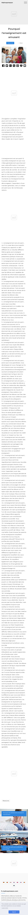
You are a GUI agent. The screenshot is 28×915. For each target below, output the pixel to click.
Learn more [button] (5, 908)
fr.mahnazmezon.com (9, 891)
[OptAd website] (21, 156)
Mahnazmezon (7, 3)
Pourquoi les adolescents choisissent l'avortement (13, 813)
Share (21, 43)
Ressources (10, 43)
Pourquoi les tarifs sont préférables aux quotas (13, 848)
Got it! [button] (14, 912)
